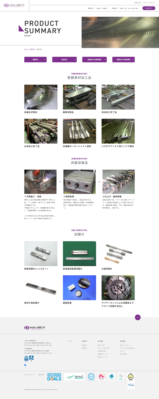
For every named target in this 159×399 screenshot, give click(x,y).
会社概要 (100, 341)
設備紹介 (105, 8)
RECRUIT (148, 8)
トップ (69, 341)
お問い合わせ (138, 2)
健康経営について (103, 354)
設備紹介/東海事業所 (94, 59)
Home (26, 49)
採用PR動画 (123, 354)
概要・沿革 (123, 8)
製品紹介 (99, 8)
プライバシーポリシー (149, 2)
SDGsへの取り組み (133, 8)
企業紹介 (115, 8)
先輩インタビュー (125, 345)
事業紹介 (91, 8)
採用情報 (122, 341)
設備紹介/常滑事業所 (123, 59)
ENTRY (122, 351)
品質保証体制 (102, 351)
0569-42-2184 (31, 353)
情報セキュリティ (103, 357)
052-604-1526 (31, 345)
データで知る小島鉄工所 (127, 348)
